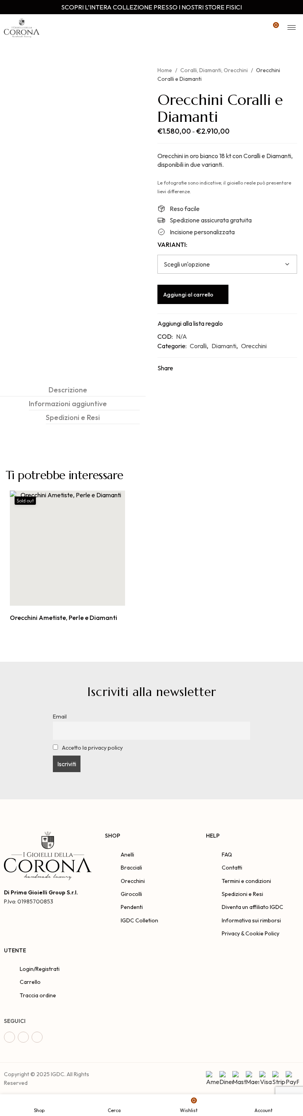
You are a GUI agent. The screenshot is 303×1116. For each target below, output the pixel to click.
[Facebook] (9, 1037)
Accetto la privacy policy (92, 747)
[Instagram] (23, 1037)
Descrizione (68, 389)
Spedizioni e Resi (73, 417)
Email (60, 716)
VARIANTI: (172, 244)
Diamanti (210, 70)
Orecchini (236, 70)
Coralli (188, 70)
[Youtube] (37, 1037)
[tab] (68, 390)
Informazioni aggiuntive (68, 403)
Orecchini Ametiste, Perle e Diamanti (63, 617)
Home (164, 70)
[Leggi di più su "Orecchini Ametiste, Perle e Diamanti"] (58, 597)
